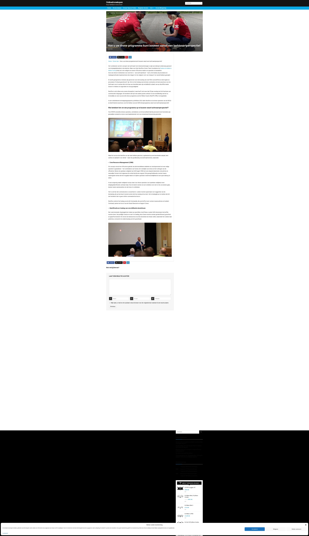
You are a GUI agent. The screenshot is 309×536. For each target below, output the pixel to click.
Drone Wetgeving (161, 8)
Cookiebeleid (5, 533)
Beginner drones (143, 8)
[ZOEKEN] (200, 3)
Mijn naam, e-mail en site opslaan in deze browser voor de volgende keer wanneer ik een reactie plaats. (140, 303)
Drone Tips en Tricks (129, 8)
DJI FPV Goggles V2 (190, 487)
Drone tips (113, 13)
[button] (306, 525)
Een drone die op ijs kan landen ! (184, 453)
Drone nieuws (117, 8)
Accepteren (255, 529)
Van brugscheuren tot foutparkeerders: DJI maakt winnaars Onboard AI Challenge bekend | (189, 456)
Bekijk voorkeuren (296, 529)
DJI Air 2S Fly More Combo (192, 522)
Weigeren (275, 529)
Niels (177, 469)
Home (109, 8)
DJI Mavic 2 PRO (189, 513)
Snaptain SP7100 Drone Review (189, 467)
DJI (151, 8)
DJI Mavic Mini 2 (189, 505)
